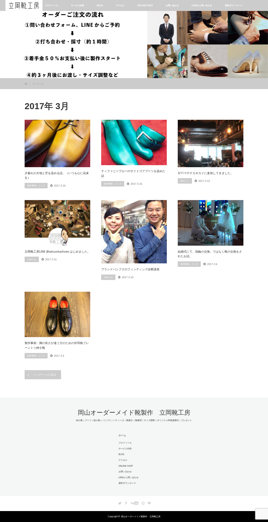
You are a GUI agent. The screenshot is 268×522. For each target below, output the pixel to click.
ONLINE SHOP (145, 5)
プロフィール (51, 5)
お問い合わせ (172, 5)
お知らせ (31, 259)
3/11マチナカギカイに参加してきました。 (205, 173)
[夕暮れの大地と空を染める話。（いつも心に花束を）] (57, 143)
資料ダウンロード (233, 5)
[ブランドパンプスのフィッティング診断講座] (134, 231)
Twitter (119, 502)
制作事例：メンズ (36, 185)
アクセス (120, 5)
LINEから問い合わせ (202, 5)
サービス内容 (77, 5)
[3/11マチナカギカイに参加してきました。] (210, 143)
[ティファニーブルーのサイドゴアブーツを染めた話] (134, 142)
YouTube (134, 502)
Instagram (142, 502)
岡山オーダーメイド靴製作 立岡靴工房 (134, 412)
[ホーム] (26, 79)
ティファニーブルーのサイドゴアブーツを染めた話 (133, 173)
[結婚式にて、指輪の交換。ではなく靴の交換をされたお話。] (210, 223)
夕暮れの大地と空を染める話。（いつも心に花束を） (57, 175)
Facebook (125, 502)
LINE (149, 502)
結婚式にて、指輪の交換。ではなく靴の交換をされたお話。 (210, 254)
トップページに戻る (44, 374)
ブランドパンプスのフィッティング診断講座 (130, 269)
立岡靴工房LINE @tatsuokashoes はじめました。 (57, 252)
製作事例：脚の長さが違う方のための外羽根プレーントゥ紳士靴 (57, 345)
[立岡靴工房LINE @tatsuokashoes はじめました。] (57, 223)
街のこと (184, 180)
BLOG (100, 5)
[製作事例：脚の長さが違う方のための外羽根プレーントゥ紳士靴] (57, 314)
